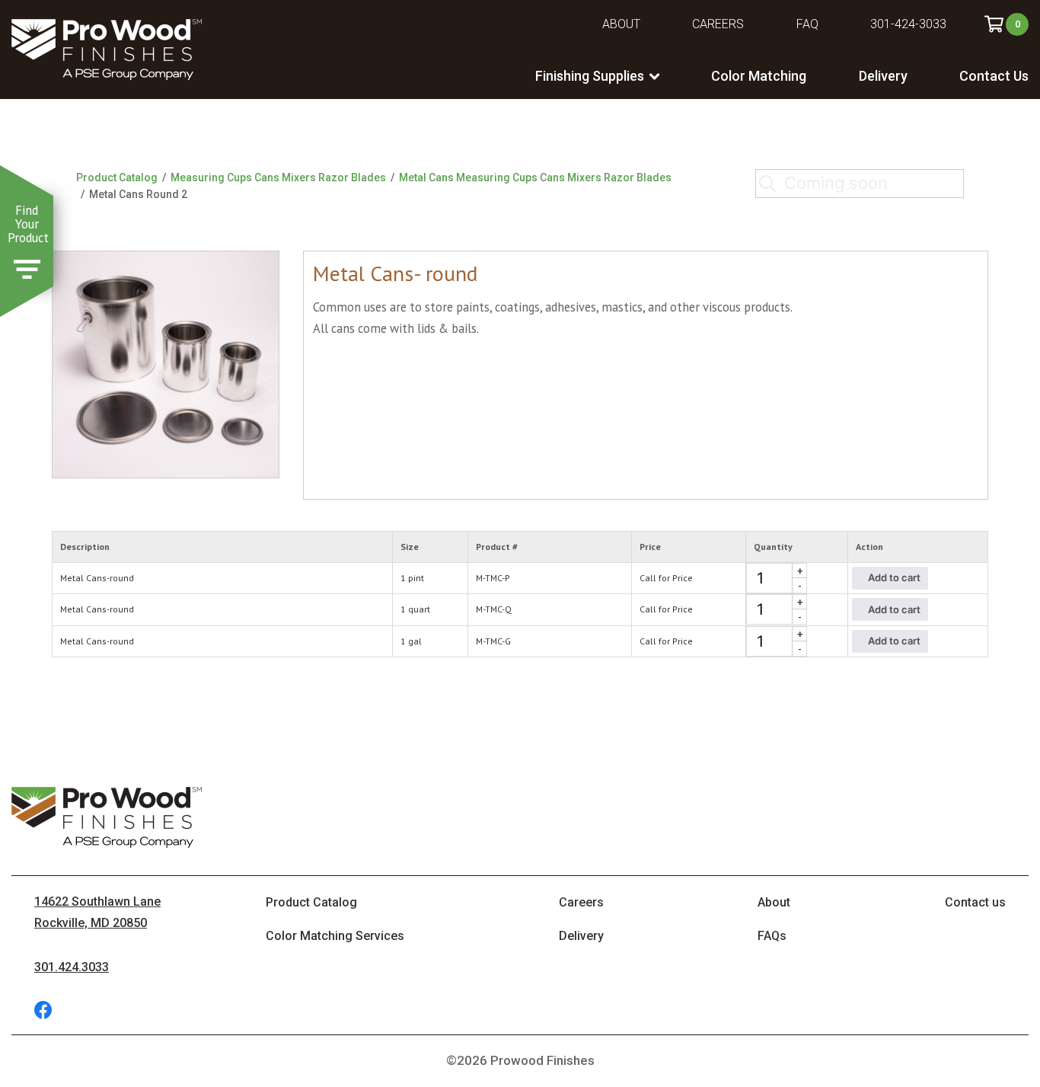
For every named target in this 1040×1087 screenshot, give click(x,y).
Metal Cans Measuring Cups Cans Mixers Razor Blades (535, 177)
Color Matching (758, 76)
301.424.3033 (71, 967)
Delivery (883, 76)
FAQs (772, 936)
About (621, 24)
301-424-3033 (908, 24)
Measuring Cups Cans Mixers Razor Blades (278, 177)
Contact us (975, 902)
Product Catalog (117, 177)
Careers (718, 24)
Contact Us (994, 76)
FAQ (807, 24)
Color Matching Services (335, 936)
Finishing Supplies (589, 76)
